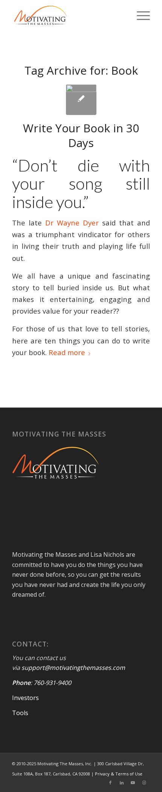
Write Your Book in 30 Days (81, 135)
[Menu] (139, 15)
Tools (20, 713)
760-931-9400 (52, 683)
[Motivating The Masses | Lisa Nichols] (67, 15)
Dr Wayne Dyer (72, 222)
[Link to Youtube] (133, 782)
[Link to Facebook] (110, 782)
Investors (25, 698)
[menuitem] (139, 15)
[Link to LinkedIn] (121, 782)
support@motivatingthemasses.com (73, 667)
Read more (67, 352)
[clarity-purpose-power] (81, 99)
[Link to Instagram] (144, 782)
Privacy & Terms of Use (118, 774)
